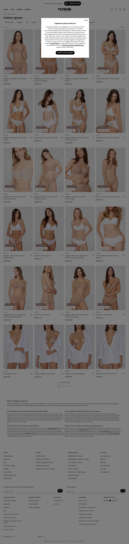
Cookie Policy (54, 43)
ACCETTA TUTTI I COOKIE (65, 53)
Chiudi (86, 20)
